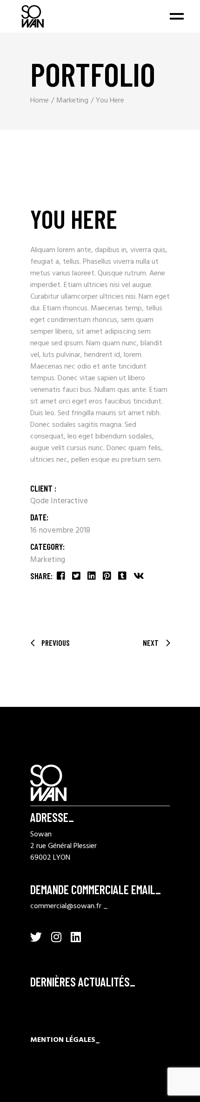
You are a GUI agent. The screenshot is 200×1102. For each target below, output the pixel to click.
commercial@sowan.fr (65, 906)
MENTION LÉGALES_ (65, 1040)
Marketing (47, 560)
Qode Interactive (59, 501)
